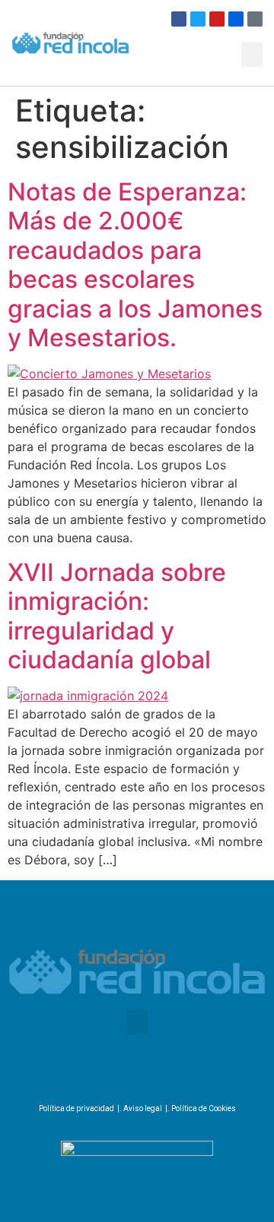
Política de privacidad (76, 1108)
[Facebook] (178, 19)
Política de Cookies (203, 1108)
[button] (252, 54)
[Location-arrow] (255, 19)
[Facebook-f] (89, 1077)
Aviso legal (142, 1108)
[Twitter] (198, 19)
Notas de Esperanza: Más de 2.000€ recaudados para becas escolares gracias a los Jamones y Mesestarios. (135, 264)
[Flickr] (236, 19)
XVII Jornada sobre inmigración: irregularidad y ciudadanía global (117, 615)
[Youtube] (217, 19)
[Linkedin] (176, 1077)
